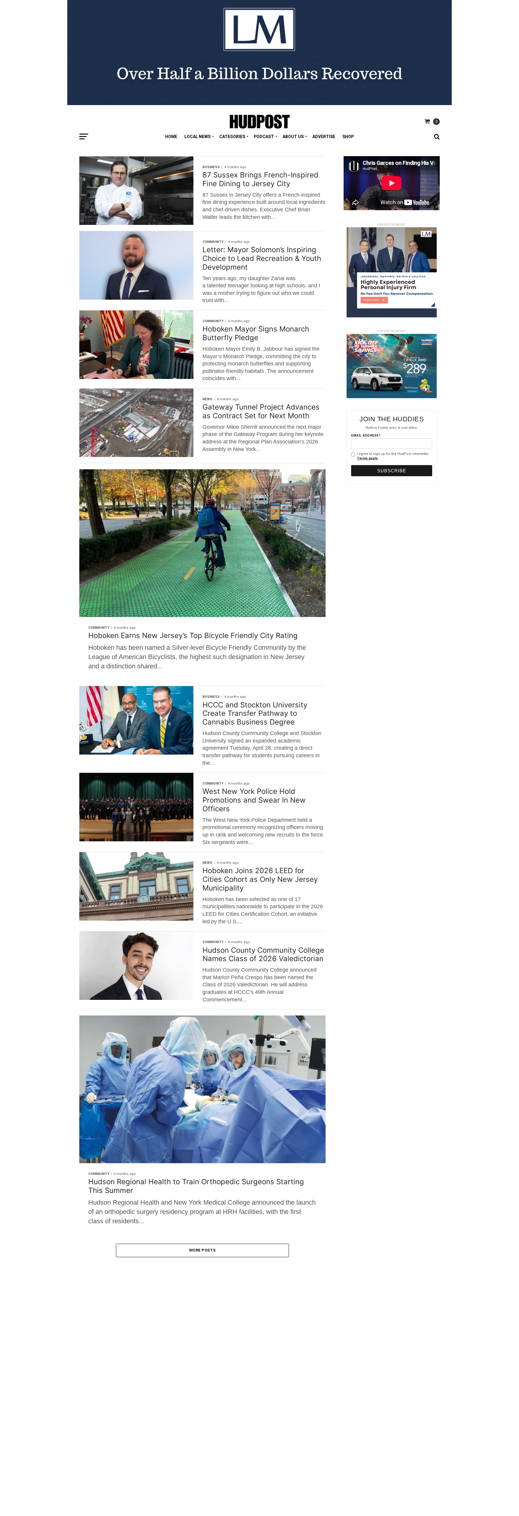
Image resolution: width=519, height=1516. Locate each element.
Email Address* (366, 435)
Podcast (264, 136)
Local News (197, 136)
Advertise (323, 136)
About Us (293, 136)
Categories (232, 136)
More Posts (202, 1250)
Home (171, 136)
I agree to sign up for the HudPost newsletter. (393, 456)
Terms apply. (367, 458)
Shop (348, 136)
